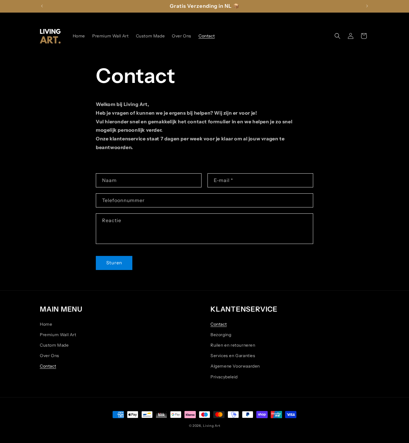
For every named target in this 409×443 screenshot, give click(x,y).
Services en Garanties (232, 355)
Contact (48, 366)
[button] (337, 36)
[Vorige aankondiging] (42, 6)
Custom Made (54, 345)
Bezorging (220, 334)
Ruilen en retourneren (232, 345)
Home (46, 324)
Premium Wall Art (58, 334)
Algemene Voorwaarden (235, 366)
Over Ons (49, 355)
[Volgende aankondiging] (367, 6)
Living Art (211, 426)
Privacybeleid (224, 377)
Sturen (114, 263)
